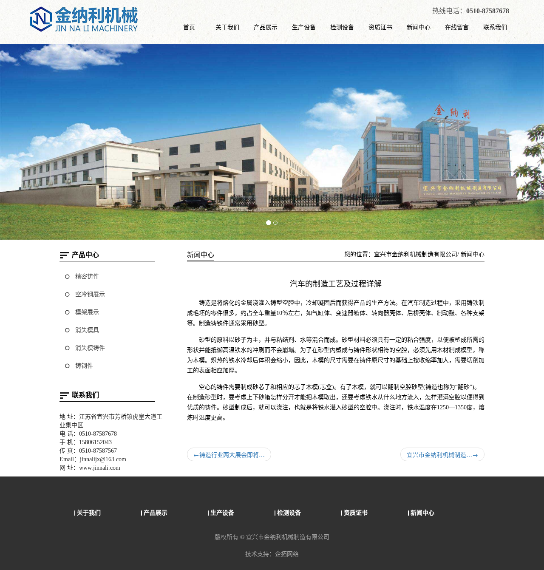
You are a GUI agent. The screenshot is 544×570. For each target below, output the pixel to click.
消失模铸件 (89, 348)
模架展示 (86, 312)
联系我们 (495, 27)
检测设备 (342, 27)
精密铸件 (86, 276)
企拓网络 (287, 553)
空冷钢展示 (89, 294)
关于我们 (227, 27)
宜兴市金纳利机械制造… (442, 454)
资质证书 (380, 27)
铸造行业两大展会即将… (229, 454)
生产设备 (304, 27)
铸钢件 (83, 366)
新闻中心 (419, 27)
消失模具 (86, 330)
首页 (189, 27)
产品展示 (266, 27)
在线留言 (457, 27)
